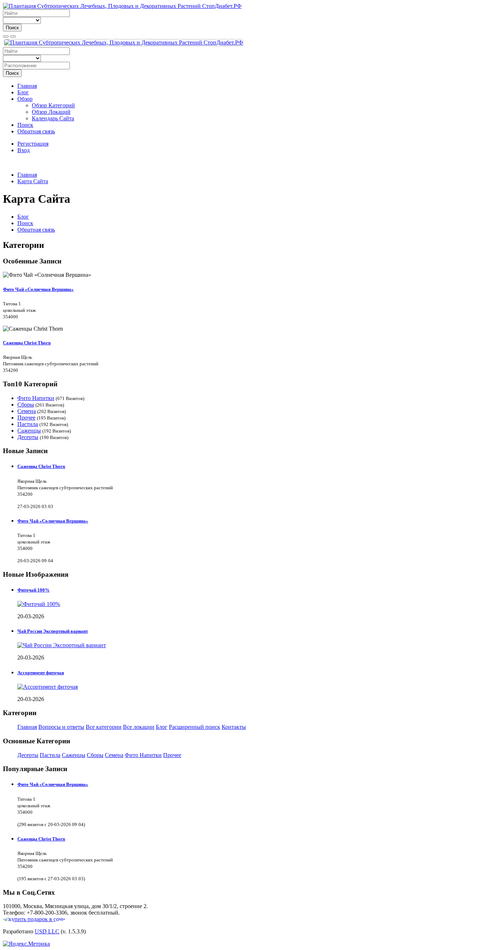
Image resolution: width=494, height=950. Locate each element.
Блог (23, 92)
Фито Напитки (35, 398)
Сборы (25, 404)
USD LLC (47, 931)
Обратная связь (36, 131)
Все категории (104, 727)
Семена (26, 411)
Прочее (26, 417)
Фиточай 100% (33, 590)
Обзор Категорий (53, 105)
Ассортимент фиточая (40, 672)
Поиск (12, 27)
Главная (27, 86)
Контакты (234, 727)
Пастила (27, 424)
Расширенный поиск (194, 727)
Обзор (25, 99)
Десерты (27, 437)
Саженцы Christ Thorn (27, 342)
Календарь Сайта (53, 118)
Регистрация (32, 144)
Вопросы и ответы (61, 727)
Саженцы (29, 430)
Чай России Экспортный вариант (52, 631)
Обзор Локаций (51, 112)
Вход (23, 150)
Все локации (138, 727)
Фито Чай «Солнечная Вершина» (38, 289)
